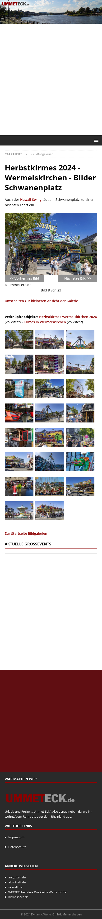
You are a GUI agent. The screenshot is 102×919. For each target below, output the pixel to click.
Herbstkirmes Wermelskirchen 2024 (68, 316)
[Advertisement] (51, 79)
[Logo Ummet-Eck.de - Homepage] (40, 806)
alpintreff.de (17, 882)
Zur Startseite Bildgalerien (26, 533)
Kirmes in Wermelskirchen (45, 322)
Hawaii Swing (31, 199)
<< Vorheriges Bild (24, 278)
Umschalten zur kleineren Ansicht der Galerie (41, 301)
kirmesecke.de (18, 897)
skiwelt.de (15, 887)
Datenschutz (17, 847)
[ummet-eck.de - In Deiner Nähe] (51, 21)
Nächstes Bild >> (77, 278)
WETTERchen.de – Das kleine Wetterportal (37, 892)
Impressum (16, 837)
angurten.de (17, 877)
